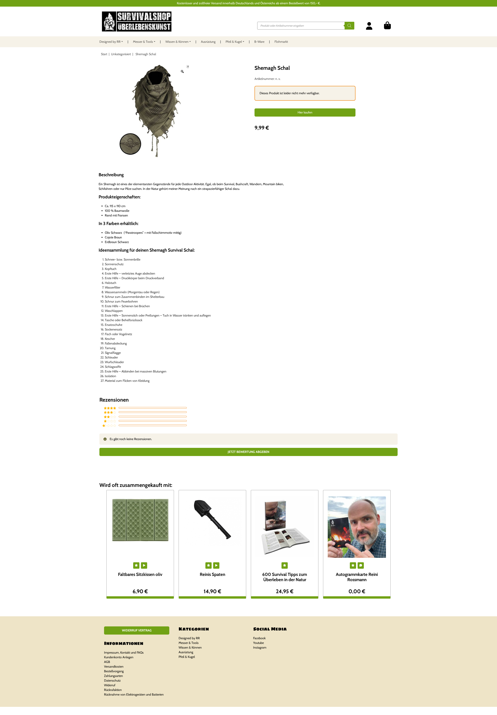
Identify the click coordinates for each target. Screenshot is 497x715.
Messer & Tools (143, 42)
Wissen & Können (177, 42)
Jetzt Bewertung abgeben (248, 452)
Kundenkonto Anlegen (118, 657)
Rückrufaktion (113, 690)
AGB (107, 662)
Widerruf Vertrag (137, 630)
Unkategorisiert (121, 54)
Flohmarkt (281, 42)
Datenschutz (112, 680)
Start (104, 54)
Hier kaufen (305, 112)
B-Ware (259, 42)
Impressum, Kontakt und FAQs (124, 652)
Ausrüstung (208, 42)
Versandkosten (113, 666)
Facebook (259, 638)
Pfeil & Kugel (234, 42)
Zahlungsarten (113, 676)
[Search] (349, 26)
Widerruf (109, 685)
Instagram (259, 647)
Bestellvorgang (114, 671)
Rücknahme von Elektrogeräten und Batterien (134, 694)
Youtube (258, 643)
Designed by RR (110, 42)
